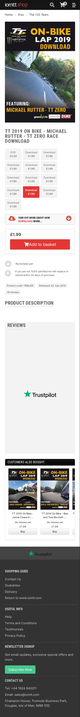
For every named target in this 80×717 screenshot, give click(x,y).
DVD (13, 154)
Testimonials (14, 629)
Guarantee (12, 585)
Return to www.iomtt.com (23, 598)
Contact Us (13, 579)
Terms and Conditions (21, 623)
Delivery (11, 592)
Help (8, 617)
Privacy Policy (15, 636)
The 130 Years (38, 14)
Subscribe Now (20, 669)
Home (9, 14)
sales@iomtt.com (26, 695)
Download (31, 154)
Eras (21, 14)
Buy (23, 531)
